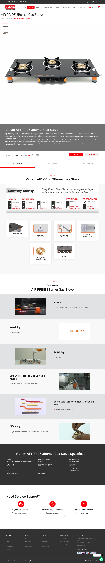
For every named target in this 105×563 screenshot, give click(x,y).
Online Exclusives (48, 7)
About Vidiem (66, 7)
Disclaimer (44, 541)
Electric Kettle (10, 546)
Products (38, 7)
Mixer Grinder (10, 538)
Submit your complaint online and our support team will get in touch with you (21, 511)
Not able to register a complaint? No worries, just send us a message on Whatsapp (52, 511)
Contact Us (74, 7)
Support (82, 7)
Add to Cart (92, 154)
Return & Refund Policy (65, 538)
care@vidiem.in (81, 545)
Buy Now (76, 154)
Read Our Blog (28, 541)
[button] (11, 70)
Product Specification (87, 163)
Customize (30, 7)
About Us (27, 538)
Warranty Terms (45, 546)
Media (57, 7)
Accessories (10, 551)
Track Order (96, 2)
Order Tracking (63, 544)
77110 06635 (23, 2)
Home (24, 7)
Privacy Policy (45, 538)
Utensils (9, 549)
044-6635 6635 (14, 2)
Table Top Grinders (11, 544)
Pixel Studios (33, 561)
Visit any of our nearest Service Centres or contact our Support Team (84, 511)
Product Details (52, 163)
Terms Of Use (45, 544)
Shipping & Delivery (64, 541)
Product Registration (87, 2)
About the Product (17, 163)
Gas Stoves (9, 18)
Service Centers (28, 546)
